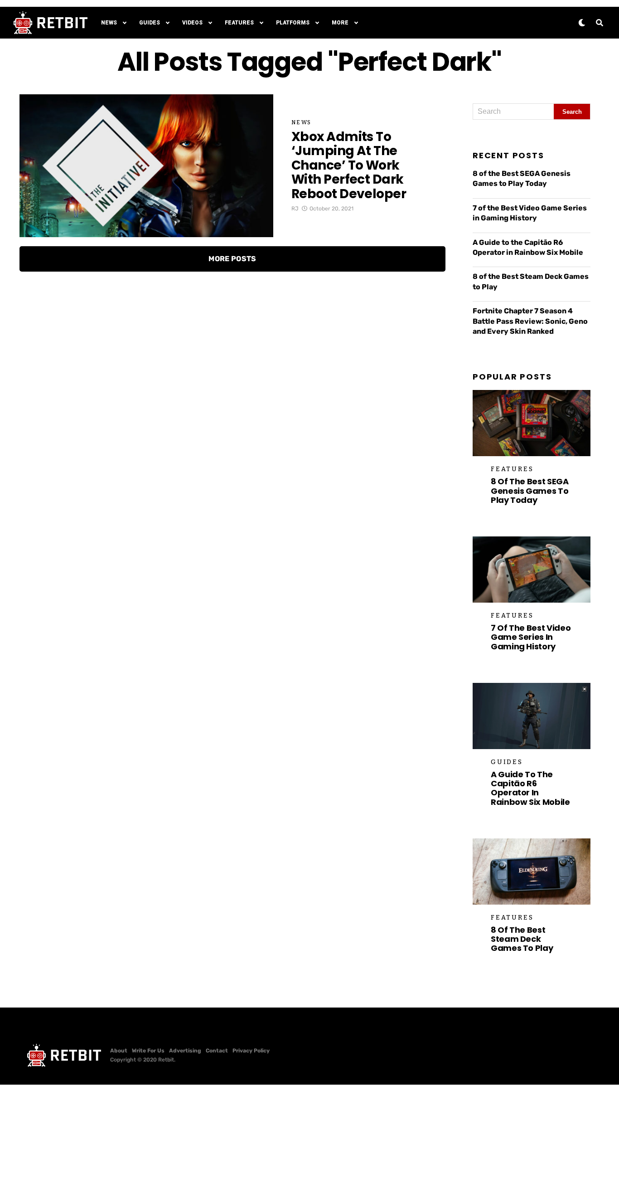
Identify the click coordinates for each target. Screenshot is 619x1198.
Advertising (185, 1050)
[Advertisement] (309, 1141)
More (340, 22)
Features (239, 22)
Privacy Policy (251, 1050)
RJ (295, 208)
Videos (192, 22)
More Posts (232, 258)
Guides (149, 22)
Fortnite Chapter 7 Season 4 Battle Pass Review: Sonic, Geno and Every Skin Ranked (530, 321)
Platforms (293, 22)
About (118, 1050)
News (109, 22)
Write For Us (148, 1050)
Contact (217, 1050)
